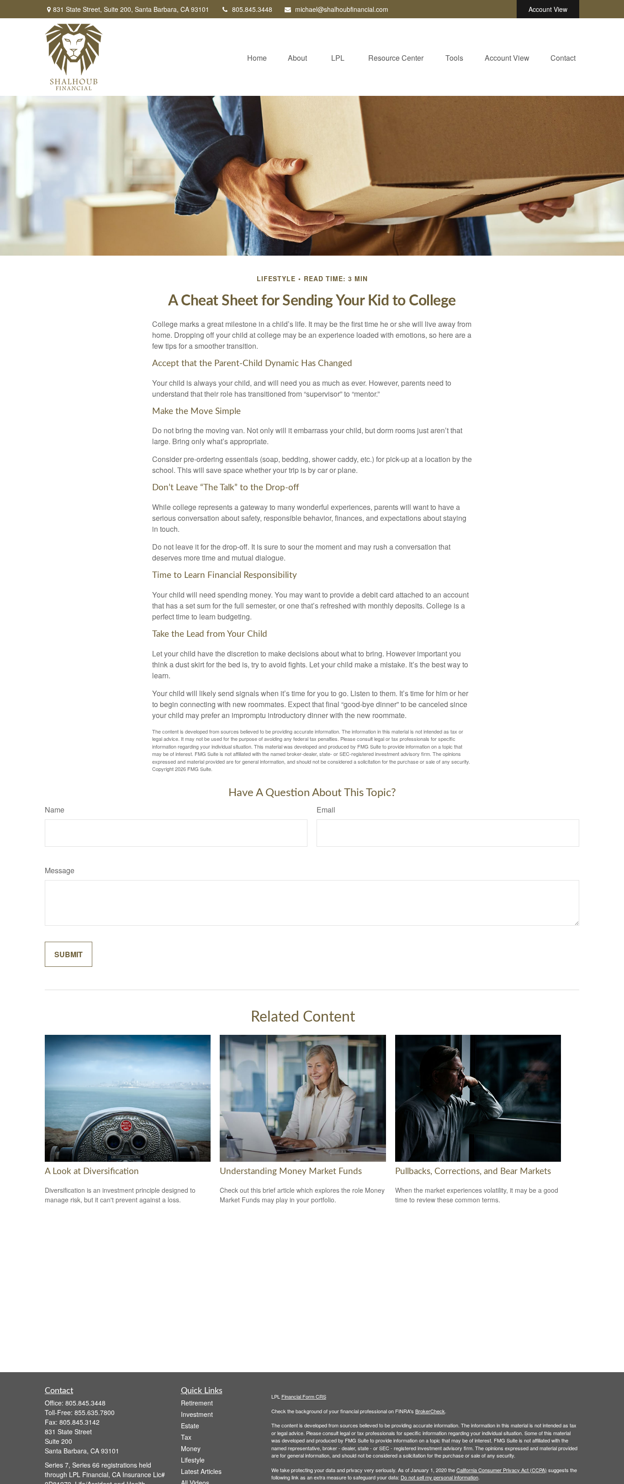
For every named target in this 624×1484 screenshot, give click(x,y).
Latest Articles (201, 1471)
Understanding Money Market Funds (291, 1171)
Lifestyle (193, 1459)
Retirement (197, 1402)
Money (191, 1448)
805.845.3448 (252, 9)
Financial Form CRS (303, 1396)
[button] (256, 56)
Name (54, 809)
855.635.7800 (94, 1412)
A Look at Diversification (92, 1171)
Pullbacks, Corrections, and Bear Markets (473, 1171)
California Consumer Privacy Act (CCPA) (501, 1470)
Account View (548, 9)
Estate (190, 1425)
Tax (186, 1437)
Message (59, 870)
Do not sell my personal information (439, 1477)
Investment (197, 1414)
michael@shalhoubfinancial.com (341, 9)
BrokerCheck (430, 1411)
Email (326, 809)
